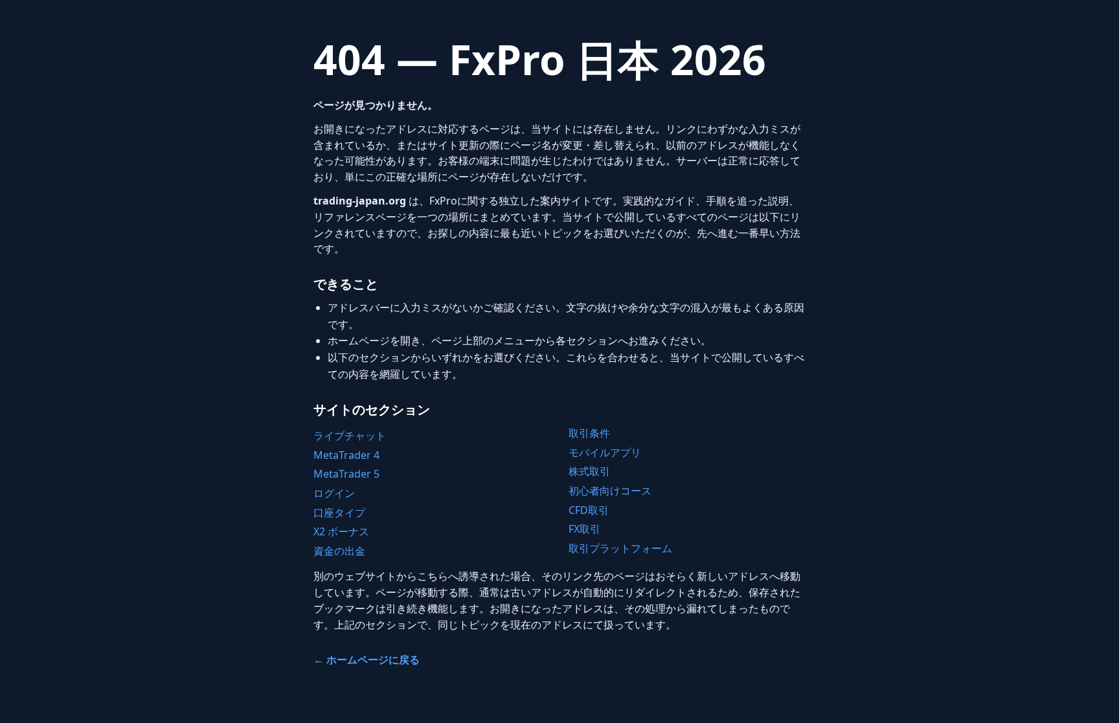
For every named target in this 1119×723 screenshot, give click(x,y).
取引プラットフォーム (620, 548)
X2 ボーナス (341, 531)
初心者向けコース (610, 491)
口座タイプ (339, 513)
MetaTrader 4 (346, 455)
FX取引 (584, 529)
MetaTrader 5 (346, 474)
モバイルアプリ (605, 452)
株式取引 (589, 471)
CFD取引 (589, 510)
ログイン (334, 493)
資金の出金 (339, 551)
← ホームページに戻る (366, 659)
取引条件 (589, 433)
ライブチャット (349, 435)
